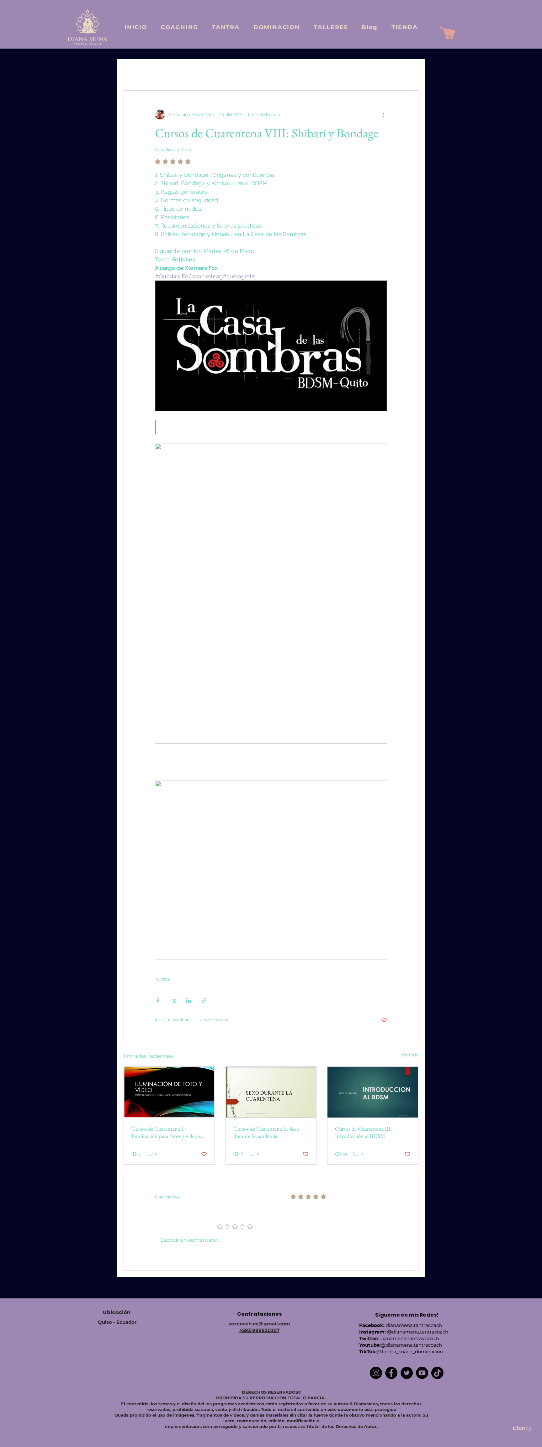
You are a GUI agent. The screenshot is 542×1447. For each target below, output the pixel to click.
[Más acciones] (383, 114)
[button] (410, 71)
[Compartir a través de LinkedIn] (189, 1000)
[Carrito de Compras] (447, 33)
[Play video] (271, 346)
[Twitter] (407, 1373)
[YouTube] (422, 1373)
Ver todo (409, 1054)
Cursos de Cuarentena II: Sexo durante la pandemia (266, 1132)
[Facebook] (391, 1373)
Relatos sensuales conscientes (185, 71)
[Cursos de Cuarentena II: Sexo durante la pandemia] (271, 1092)
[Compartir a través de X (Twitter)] (173, 1000)
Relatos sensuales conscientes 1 (260, 71)
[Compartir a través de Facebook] (158, 1000)
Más (370, 71)
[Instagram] (376, 1373)
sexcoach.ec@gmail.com (259, 1324)
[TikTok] (437, 1373)
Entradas (133, 71)
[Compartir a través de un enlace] (204, 1000)
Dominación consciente (329, 71)
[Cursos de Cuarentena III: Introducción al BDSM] (372, 1092)
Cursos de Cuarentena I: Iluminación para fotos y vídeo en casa (167, 1132)
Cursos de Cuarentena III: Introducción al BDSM (363, 1132)
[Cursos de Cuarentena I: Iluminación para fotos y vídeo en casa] (169, 1092)
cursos (163, 978)
